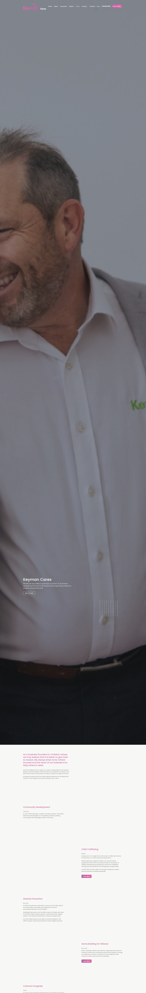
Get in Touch (116, 6)
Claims (71, 6)
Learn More (86, 876)
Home (50, 6)
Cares (78, 6)
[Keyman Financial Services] (34, 6)
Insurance (63, 6)
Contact (92, 6)
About (56, 6)
